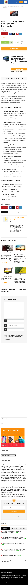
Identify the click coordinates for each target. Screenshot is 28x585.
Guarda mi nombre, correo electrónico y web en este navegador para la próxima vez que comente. (13, 335)
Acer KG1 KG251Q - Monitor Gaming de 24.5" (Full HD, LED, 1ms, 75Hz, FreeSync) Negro (19, 60)
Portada (3, 6)
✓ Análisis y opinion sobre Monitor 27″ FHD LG (6, 278)
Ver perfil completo (19, 217)
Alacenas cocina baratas (9, 555)
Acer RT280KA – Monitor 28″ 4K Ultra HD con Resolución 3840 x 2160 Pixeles (19, 280)
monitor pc (16, 212)
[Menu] (2, 2)
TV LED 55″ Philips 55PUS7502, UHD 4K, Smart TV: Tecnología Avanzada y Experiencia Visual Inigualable (20, 258)
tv (18, 29)
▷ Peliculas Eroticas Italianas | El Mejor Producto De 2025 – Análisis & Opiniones (12, 538)
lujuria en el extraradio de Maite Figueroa (13, 543)
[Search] (16, 2)
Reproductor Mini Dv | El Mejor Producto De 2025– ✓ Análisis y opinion (13, 550)
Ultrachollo (5, 29)
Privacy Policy (10, 582)
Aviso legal (3, 582)
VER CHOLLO (19, 69)
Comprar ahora (14, 48)
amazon (11, 212)
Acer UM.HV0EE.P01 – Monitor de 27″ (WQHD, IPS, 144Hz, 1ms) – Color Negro (7, 258)
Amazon (4, 30)
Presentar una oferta (21, 2)
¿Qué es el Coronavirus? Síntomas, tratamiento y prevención (11, 532)
